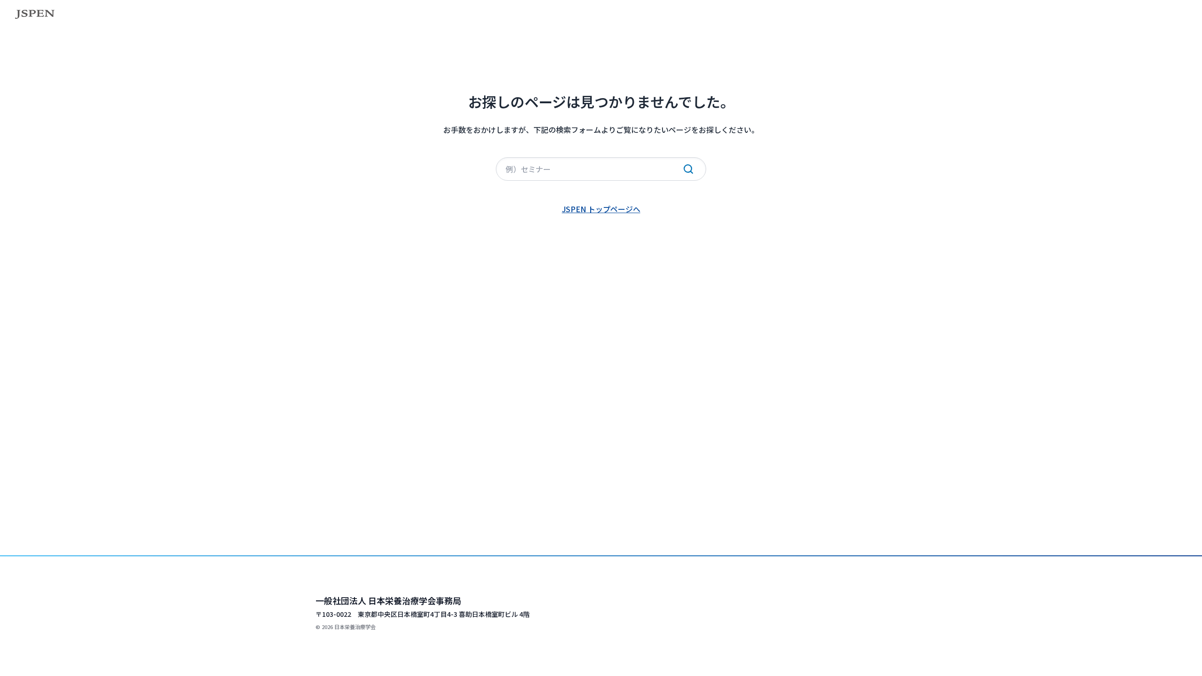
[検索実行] (688, 169)
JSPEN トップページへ (601, 209)
